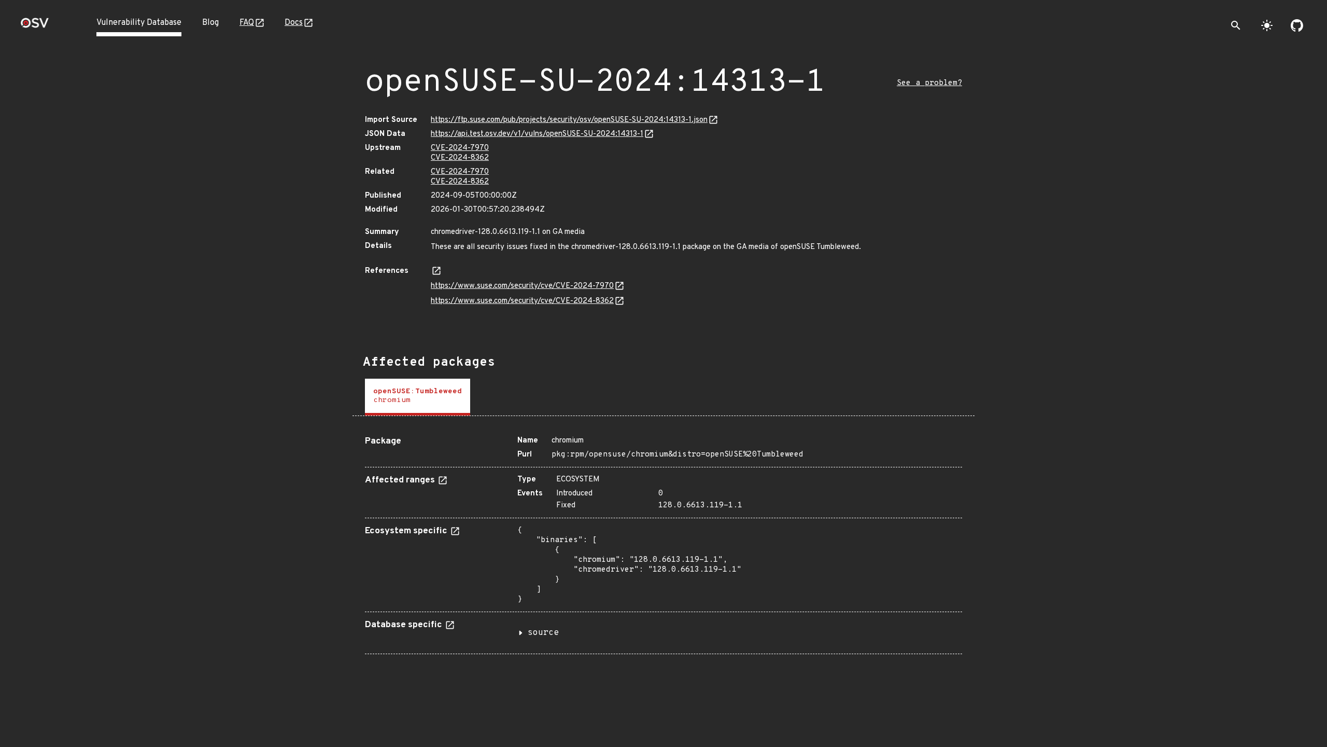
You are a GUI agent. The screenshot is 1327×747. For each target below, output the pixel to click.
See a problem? (929, 83)
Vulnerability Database (138, 23)
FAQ (246, 23)
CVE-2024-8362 (460, 158)
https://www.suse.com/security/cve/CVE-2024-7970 (522, 286)
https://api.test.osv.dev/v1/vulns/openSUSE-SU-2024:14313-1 (537, 134)
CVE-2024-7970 (460, 148)
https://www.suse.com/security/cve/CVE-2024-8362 (522, 301)
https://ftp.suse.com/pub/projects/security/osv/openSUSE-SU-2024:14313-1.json (569, 120)
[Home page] (35, 26)
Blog (210, 23)
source (543, 633)
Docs (294, 23)
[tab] (417, 397)
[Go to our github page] (1297, 25)
